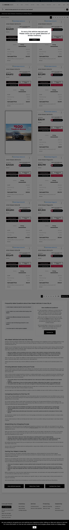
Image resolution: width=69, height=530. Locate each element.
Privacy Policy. (61, 524)
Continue (34, 39)
